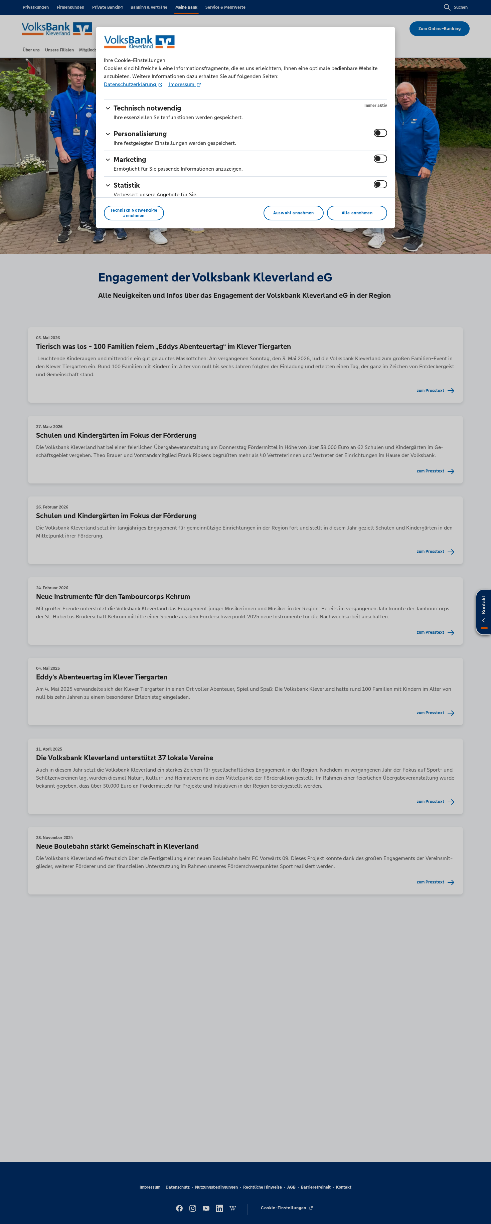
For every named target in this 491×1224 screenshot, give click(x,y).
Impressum (182, 84)
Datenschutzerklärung (130, 84)
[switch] (380, 133)
